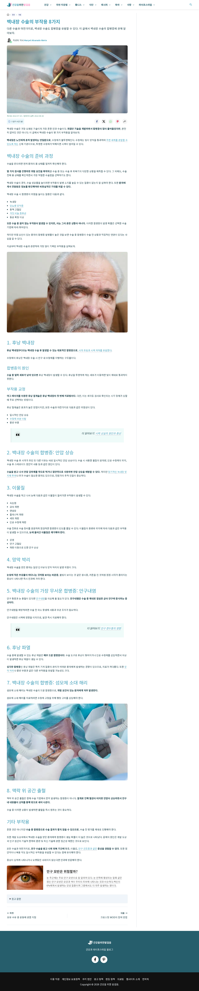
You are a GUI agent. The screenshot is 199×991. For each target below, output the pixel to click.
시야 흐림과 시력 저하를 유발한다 (95, 350)
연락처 (145, 979)
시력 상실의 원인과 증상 (108, 433)
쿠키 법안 (87, 979)
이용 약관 (55, 979)
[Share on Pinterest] (118, 121)
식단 (91, 4)
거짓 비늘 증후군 (18, 213)
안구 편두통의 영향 (111, 628)
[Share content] (125, 121)
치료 (20, 15)
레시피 (104, 4)
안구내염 (40, 598)
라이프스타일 (145, 4)
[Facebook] (95, 959)
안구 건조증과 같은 (87, 848)
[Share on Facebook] (97, 121)
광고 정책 (98, 979)
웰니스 (78, 4)
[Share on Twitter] (104, 121)
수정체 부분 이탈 (18, 418)
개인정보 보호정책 (71, 979)
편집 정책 (110, 979)
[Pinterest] (103, 959)
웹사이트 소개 (133, 979)
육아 (117, 4)
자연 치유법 (62, 4)
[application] (50, 4)
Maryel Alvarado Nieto (35, 40)
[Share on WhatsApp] (111, 121)
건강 (46, 4)
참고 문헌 (16, 899)
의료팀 (120, 979)
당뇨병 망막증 (16, 205)
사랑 (129, 4)
